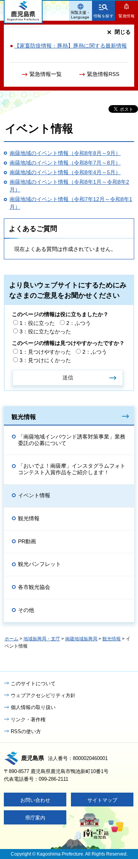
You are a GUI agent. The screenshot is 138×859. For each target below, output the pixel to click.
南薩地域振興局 (81, 638)
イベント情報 (34, 495)
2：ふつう (78, 323)
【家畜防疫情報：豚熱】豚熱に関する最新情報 (70, 46)
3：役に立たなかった (45, 331)
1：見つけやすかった (45, 352)
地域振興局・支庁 (41, 638)
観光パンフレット (39, 564)
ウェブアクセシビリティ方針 (43, 695)
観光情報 (24, 416)
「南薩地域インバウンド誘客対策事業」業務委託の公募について (71, 440)
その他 (26, 610)
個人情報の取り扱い (33, 707)
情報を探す (104, 16)
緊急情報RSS (103, 74)
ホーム (11, 638)
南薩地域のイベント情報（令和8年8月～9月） (65, 153)
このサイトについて (33, 683)
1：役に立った (37, 323)
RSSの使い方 (26, 731)
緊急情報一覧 (46, 74)
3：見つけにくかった (45, 360)
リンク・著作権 (28, 719)
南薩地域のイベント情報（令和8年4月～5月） (65, 172)
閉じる (123, 32)
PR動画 (27, 541)
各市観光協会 (34, 587)
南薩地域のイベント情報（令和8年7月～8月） (65, 163)
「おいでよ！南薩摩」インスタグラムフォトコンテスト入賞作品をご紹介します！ (71, 469)
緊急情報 (126, 16)
